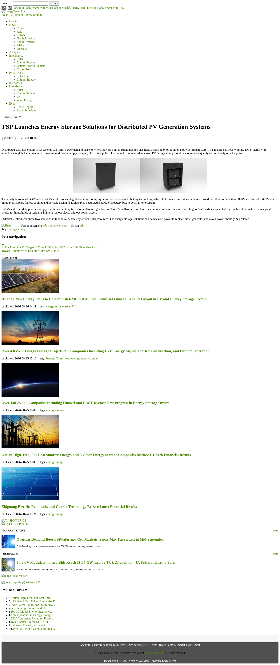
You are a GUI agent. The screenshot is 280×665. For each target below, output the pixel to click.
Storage (37, 14)
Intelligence (16, 55)
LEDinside (155, 660)
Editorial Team (110, 644)
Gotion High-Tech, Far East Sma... (31, 597)
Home (13, 21)
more (275, 530)
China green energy (67, 358)
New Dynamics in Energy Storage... (32, 615)
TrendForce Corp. (154, 652)
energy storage (17, 229)
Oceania (22, 48)
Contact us (96, 644)
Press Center (126, 644)
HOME (6, 116)
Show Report (25, 107)
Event (12, 103)
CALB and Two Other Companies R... (33, 601)
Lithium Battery (22, 14)
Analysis (14, 52)
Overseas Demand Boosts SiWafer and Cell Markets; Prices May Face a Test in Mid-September (90, 539)
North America (26, 38)
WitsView (144, 660)
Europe (21, 35)
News (12, 24)
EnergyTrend (169, 660)
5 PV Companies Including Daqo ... (32, 618)
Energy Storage (26, 62)
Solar (20, 59)
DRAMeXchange (129, 660)
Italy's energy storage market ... (29, 608)
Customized (24, 69)
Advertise (138, 644)
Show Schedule (26, 110)
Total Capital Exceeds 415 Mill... (30, 621)
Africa (20, 45)
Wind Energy (25, 100)
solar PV (70, 306)
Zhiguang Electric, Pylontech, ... (29, 625)
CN (4, 7)
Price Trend (16, 72)
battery (50, 358)
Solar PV (7, 14)
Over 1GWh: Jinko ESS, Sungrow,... (32, 604)
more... (99, 546)
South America (26, 41)
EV (19, 96)
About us (85, 644)
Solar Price (23, 76)
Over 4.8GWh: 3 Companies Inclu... (34, 628)
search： (7, 3)
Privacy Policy (166, 644)
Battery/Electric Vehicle (31, 65)
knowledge (15, 86)
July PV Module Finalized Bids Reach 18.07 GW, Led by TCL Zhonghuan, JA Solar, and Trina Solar (96, 562)
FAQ (147, 644)
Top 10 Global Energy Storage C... (31, 611)
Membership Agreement (187, 644)
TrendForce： (111, 660)
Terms (153, 644)
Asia (19, 31)
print (82, 225)
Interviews (15, 83)
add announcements (55, 225)
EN (10, 7)
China (20, 28)
